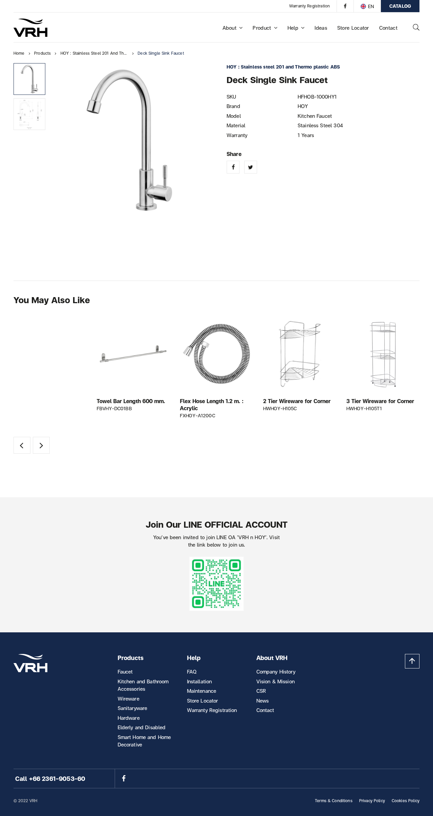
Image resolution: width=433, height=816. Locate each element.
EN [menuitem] (371, 6)
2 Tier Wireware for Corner (297, 401)
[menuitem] (367, 6)
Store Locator (353, 27)
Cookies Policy (405, 801)
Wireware (128, 698)
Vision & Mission (275, 681)
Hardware (129, 717)
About (230, 27)
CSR (261, 690)
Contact (388, 27)
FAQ (192, 671)
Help (293, 27)
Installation (199, 681)
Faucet (125, 671)
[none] (367, 6)
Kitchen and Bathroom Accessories (143, 685)
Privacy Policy (372, 801)
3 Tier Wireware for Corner (380, 401)
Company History (275, 671)
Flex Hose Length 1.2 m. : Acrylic (212, 404)
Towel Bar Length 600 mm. (131, 401)
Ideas (321, 27)
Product (262, 27)
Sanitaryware (132, 708)
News (262, 700)
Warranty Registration (309, 6)
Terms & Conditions (333, 801)
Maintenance (201, 690)
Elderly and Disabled (142, 727)
